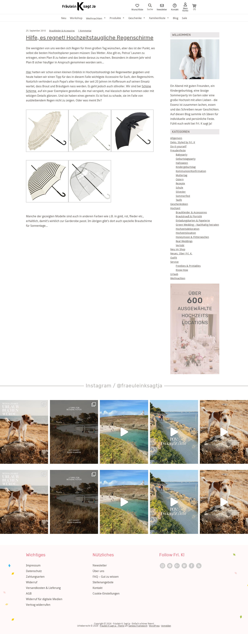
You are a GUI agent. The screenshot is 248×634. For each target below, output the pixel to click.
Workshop (76, 18)
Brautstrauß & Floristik (189, 216)
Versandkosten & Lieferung (43, 588)
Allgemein (176, 138)
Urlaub (174, 274)
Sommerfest (183, 196)
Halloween (182, 163)
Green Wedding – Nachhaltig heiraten (197, 224)
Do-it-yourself (178, 146)
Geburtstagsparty (186, 158)
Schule (179, 187)
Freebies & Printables (188, 265)
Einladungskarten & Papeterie (193, 220)
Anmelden (166, 625)
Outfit (173, 257)
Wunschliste (137, 9)
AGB (29, 593)
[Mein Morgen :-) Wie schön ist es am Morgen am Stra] (174, 432)
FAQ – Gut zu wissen (106, 577)
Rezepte (180, 183)
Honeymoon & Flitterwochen (192, 237)
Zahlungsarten (35, 577)
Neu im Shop (177, 249)
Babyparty (181, 154)
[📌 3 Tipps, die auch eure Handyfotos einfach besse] (74, 432)
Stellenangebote (103, 582)
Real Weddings (184, 241)
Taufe (179, 200)
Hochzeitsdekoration (187, 229)
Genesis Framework (138, 625)
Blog (175, 18)
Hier (28, 72)
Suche (150, 9)
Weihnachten (177, 278)
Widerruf (31, 582)
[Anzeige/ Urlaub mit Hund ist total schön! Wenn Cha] (224, 432)
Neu (63, 18)
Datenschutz (34, 571)
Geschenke (135, 18)
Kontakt (174, 9)
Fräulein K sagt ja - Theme (112, 625)
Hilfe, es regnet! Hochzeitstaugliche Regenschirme (89, 37)
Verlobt (180, 245)
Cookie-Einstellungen (106, 593)
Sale (184, 18)
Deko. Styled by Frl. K (182, 142)
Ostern (180, 179)
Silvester (181, 191)
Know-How (182, 270)
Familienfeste (157, 18)
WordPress (154, 625)
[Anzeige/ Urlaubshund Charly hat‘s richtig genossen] (24, 432)
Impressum (33, 565)
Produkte (115, 18)
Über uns (98, 571)
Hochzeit (175, 208)
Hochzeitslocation (186, 233)
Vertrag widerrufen (38, 605)
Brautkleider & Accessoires (62, 30)
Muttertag (181, 175)
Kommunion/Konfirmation (191, 171)
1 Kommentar (85, 30)
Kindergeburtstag (186, 167)
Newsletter (162, 9)
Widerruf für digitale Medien (44, 599)
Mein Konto (185, 9)
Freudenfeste (178, 150)
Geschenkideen (179, 204)
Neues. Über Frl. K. (181, 253)
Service (174, 261)
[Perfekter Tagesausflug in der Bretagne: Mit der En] (124, 432)
